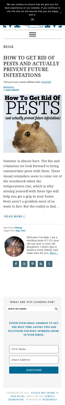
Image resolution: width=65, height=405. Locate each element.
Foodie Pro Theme (43, 393)
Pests (23, 231)
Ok (32, 19)
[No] (60, 12)
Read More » (15, 216)
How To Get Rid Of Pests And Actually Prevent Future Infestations (31, 66)
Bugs (18, 231)
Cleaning (18, 228)
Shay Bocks (17, 396)
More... (54, 253)
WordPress (49, 399)
